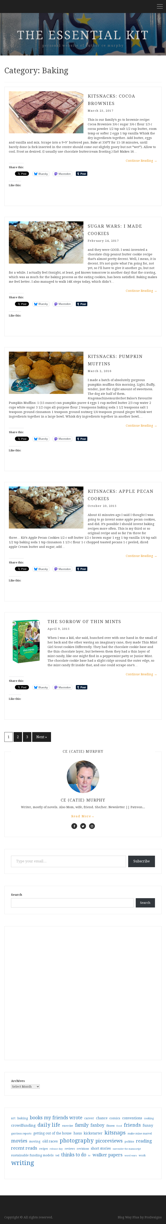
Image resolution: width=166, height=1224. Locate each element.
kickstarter (93, 1133)
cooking (149, 1118)
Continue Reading (141, 160)
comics (114, 1118)
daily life (49, 1125)
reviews (70, 1148)
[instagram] (92, 826)
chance (101, 1118)
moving (34, 1141)
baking (22, 1118)
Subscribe (141, 861)
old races (50, 1141)
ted (57, 1155)
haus (77, 1133)
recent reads (24, 1148)
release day (56, 1148)
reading (144, 1141)
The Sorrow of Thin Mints (84, 621)
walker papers (108, 1154)
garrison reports (21, 1133)
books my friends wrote (56, 1117)
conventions (132, 1118)
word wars (130, 1155)
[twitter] (83, 826)
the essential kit (83, 35)
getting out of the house (52, 1133)
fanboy (97, 1125)
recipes (43, 1148)
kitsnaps (115, 1133)
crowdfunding (23, 1125)
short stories (101, 1148)
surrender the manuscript (127, 1148)
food (119, 1125)
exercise (67, 1125)
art (13, 1118)
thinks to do (73, 1154)
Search (16, 894)
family (82, 1125)
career (89, 1118)
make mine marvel (140, 1133)
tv (89, 1155)
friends (132, 1125)
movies (19, 1141)
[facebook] (74, 826)
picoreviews (109, 1141)
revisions (83, 1148)
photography (77, 1141)
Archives (18, 1081)
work (142, 1155)
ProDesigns (153, 1217)
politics (129, 1141)
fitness (110, 1125)
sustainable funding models (32, 1155)
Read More (83, 816)
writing (22, 1163)
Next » (41, 737)
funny (148, 1125)
